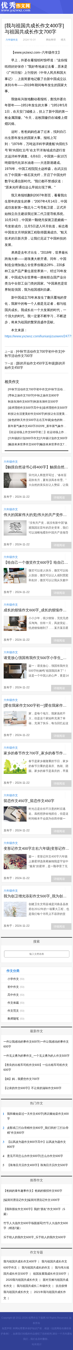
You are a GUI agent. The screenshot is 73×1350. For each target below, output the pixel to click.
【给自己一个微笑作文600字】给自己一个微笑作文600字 (36, 562)
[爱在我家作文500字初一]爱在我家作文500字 (36, 705)
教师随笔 (16, 1018)
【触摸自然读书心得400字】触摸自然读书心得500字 (36, 467)
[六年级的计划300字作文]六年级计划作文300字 (38, 438)
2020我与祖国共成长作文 (22, 1279)
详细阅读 (59, 497)
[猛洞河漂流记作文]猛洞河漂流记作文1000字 (31, 1199)
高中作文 (16, 994)
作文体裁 (16, 1002)
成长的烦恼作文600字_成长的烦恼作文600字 (36, 610)
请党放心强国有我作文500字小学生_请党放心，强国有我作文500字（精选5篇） (36, 658)
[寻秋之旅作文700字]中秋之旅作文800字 (33, 395)
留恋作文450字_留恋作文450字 (29, 801)
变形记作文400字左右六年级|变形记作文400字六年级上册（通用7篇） (36, 848)
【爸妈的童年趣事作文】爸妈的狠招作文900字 (32, 1190)
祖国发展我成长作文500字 (49, 1273)
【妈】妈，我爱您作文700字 (21, 1078)
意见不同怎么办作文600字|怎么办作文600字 (35, 1155)
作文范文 (16, 1010)
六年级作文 (12, 39)
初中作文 (16, 986)
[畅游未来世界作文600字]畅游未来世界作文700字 (39, 444)
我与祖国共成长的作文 (36, 1267)
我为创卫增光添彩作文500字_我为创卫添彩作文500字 (36, 896)
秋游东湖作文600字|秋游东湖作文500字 (33, 401)
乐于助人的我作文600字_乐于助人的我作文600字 (34, 1237)
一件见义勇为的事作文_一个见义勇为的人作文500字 (36, 1055)
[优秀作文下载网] (16, 10)
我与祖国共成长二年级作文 (34, 1285)
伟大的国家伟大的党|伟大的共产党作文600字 (36, 515)
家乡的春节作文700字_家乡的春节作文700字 (36, 753)
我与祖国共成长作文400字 (20, 1261)
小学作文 (16, 978)
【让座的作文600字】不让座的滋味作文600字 (32, 1088)
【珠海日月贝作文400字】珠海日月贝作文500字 (37, 1165)
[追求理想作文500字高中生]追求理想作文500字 (38, 407)
